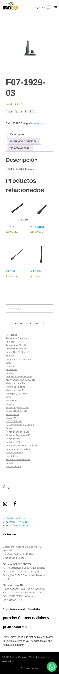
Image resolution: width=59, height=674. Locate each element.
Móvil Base (11, 400)
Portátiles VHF (13, 442)
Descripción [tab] (17, 134)
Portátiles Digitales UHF (18, 431)
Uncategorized (13, 466)
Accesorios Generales (17, 338)
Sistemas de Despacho (18, 459)
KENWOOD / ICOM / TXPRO (21, 379)
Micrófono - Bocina (15, 386)
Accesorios (11, 334)
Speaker (10, 463)
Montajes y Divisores (16, 393)
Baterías (10, 355)
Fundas (10, 373)
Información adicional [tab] (23, 141)
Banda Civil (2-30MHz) (17, 352)
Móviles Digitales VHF (17, 411)
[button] (52, 667)
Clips (8, 362)
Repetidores (12, 456)
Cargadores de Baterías (18, 359)
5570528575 (24, 521)
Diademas (11, 366)
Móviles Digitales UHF (17, 407)
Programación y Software (19, 449)
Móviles (10, 404)
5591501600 (21, 525)
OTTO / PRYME (14, 421)
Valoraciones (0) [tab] (20, 148)
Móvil (8, 397)
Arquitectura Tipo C (16, 345)
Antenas (38, 123)
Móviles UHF (12, 414)
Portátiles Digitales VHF (18, 435)
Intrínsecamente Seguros (19, 376)
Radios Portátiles (14, 452)
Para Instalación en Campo (20, 424)
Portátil (9, 428)
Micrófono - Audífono (16, 383)
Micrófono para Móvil (17, 390)
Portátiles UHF (13, 438)
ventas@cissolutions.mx (17, 518)
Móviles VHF (12, 418)
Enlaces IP (11, 369)
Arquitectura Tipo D (16, 348)
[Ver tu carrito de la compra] (48, 7)
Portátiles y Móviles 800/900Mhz (22, 445)
